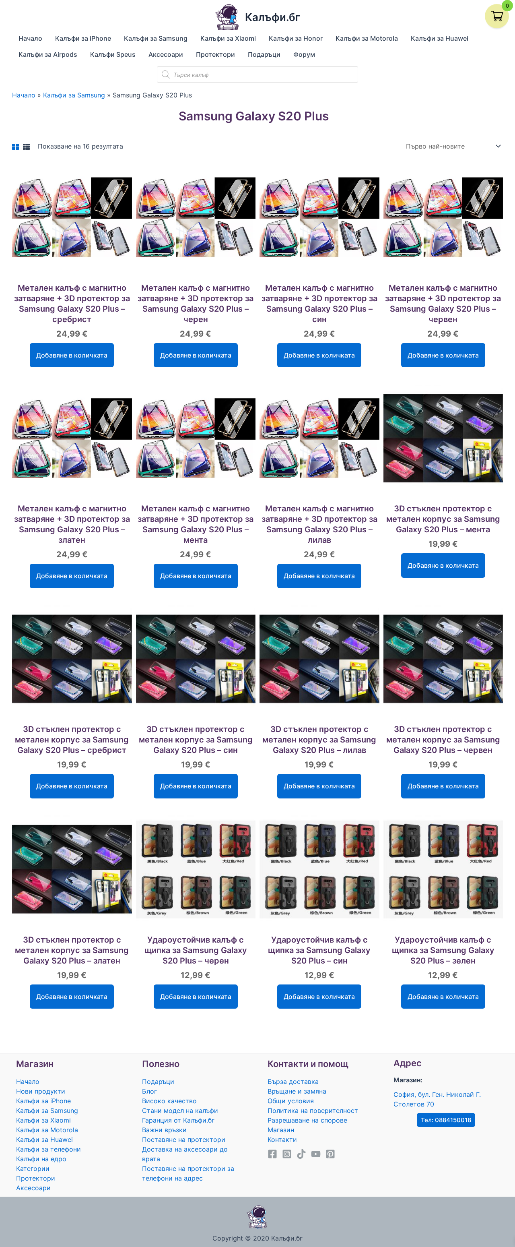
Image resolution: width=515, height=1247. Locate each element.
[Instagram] (287, 1154)
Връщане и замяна (297, 1091)
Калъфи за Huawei (44, 1139)
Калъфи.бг (272, 17)
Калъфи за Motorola (47, 1130)
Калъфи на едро (41, 1159)
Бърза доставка (293, 1081)
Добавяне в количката (71, 355)
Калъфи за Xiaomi (43, 1120)
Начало (27, 1081)
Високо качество (169, 1101)
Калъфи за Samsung (47, 1110)
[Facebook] (272, 1154)
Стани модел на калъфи (180, 1110)
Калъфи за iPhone (43, 1101)
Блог (149, 1091)
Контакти (282, 1139)
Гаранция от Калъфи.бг (178, 1120)
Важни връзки (164, 1130)
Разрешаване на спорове (307, 1120)
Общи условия (291, 1101)
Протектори (35, 1178)
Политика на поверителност (313, 1110)
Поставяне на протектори (183, 1139)
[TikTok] (301, 1154)
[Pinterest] (330, 1154)
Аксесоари (33, 1188)
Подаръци (158, 1081)
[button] (446, 1120)
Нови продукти (40, 1091)
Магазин (281, 1130)
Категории (32, 1168)
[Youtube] (316, 1154)
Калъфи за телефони (48, 1149)
